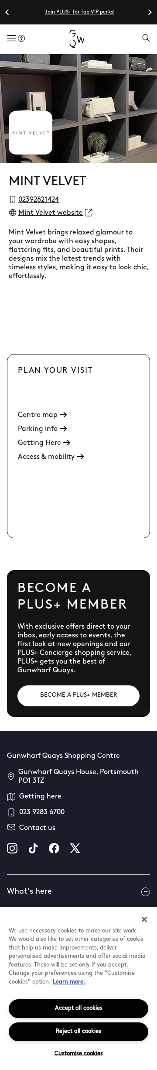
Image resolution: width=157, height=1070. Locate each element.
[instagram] (12, 848)
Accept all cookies (78, 1008)
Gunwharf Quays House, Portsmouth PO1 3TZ (78, 776)
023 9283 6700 (42, 812)
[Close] (144, 919)
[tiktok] (33, 848)
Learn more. (69, 982)
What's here (29, 892)
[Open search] (146, 39)
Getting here (40, 796)
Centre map (38, 415)
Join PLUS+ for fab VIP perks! (80, 12)
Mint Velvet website (50, 213)
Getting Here (39, 443)
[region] (78, 988)
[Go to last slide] (7, 12)
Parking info (38, 429)
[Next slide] (150, 12)
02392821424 (38, 199)
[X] (75, 848)
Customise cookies (79, 1053)
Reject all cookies (78, 1031)
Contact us (37, 828)
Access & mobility (46, 457)
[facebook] (54, 848)
